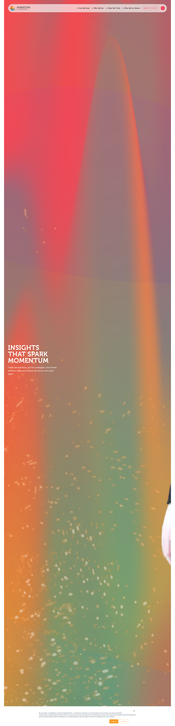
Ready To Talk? (150, 8)
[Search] (163, 8)
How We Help (84, 8)
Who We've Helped (132, 8)
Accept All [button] (114, 721)
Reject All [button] (123, 721)
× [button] (134, 710)
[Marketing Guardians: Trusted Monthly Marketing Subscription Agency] (20, 8)
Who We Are (99, 8)
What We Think (114, 8)
